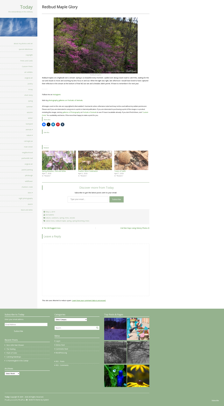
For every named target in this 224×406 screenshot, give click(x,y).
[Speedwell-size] (115, 376)
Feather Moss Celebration (88, 171)
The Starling (10, 349)
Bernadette (50, 215)
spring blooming (78, 221)
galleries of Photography (71, 112)
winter (30, 118)
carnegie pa (28, 141)
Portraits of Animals (90, 112)
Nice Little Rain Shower (15, 345)
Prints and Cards (26, 61)
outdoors (55, 218)
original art (29, 78)
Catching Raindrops (13, 357)
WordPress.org (61, 353)
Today (26, 7)
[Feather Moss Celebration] (95, 160)
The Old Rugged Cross (52, 228)
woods (72, 218)
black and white (27, 210)
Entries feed (60, 345)
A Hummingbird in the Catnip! (17, 361)
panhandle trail (27, 158)
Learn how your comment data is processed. (89, 300)
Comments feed (62, 349)
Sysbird (46, 400)
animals (29, 129)
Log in (58, 341)
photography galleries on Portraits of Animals (65, 100)
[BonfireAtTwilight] (115, 329)
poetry (30, 84)
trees (67, 218)
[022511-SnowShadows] (138, 352)
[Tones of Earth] (131, 160)
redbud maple (61, 221)
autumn (30, 112)
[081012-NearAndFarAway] (138, 376)
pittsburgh (29, 175)
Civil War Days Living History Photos (134, 228)
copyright (29, 55)
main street (28, 147)
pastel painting (27, 170)
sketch (30, 204)
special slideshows (26, 49)
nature (29, 135)
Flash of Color (11, 353)
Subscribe (116, 199)
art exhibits (28, 72)
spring (30, 101)
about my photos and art (23, 43)
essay (30, 89)
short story (28, 95)
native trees (50, 221)
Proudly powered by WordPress (15, 400)
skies (30, 193)
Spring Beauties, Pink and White (54, 171)
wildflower (29, 181)
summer (29, 106)
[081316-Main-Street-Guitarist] (138, 329)
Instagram (57, 94)
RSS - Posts (60, 361)
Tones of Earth (120, 171)
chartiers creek (27, 187)
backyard (29, 124)
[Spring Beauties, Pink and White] (59, 160)
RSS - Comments (62, 365)
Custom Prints (27, 66)
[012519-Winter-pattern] (115, 352)
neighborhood (27, 152)
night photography (26, 198)
